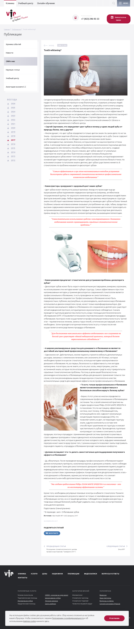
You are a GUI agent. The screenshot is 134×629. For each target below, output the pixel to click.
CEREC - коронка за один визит (56, 595)
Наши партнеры (105, 598)
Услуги (34, 574)
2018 (13, 136)
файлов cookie (29, 621)
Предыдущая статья (56, 546)
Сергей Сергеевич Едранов (110, 604)
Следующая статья (116, 546)
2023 (13, 116)
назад (51, 45)
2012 (13, 160)
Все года (12, 99)
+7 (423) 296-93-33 (90, 19)
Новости (9, 53)
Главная (7, 29)
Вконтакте (53, 533)
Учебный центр (25, 3)
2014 (13, 152)
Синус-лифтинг (50, 604)
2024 (13, 112)
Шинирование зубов (53, 598)
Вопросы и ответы (110, 574)
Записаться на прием (120, 18)
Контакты (22, 578)
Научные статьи (13, 70)
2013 (13, 156)
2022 (13, 120)
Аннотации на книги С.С (16, 87)
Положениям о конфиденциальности (68, 618)
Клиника (10, 3)
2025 (13, 108)
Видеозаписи (90, 574)
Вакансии (103, 595)
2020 (13, 128)
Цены (44, 574)
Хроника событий (13, 44)
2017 (13, 140)
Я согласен (114, 618)
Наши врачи (57, 574)
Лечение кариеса (51, 601)
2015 (13, 148)
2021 (13, 124)
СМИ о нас (10, 61)
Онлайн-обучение (46, 3)
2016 (13, 144)
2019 (13, 132)
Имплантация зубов (25, 601)
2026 (13, 104)
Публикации (16, 29)
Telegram (68, 533)
